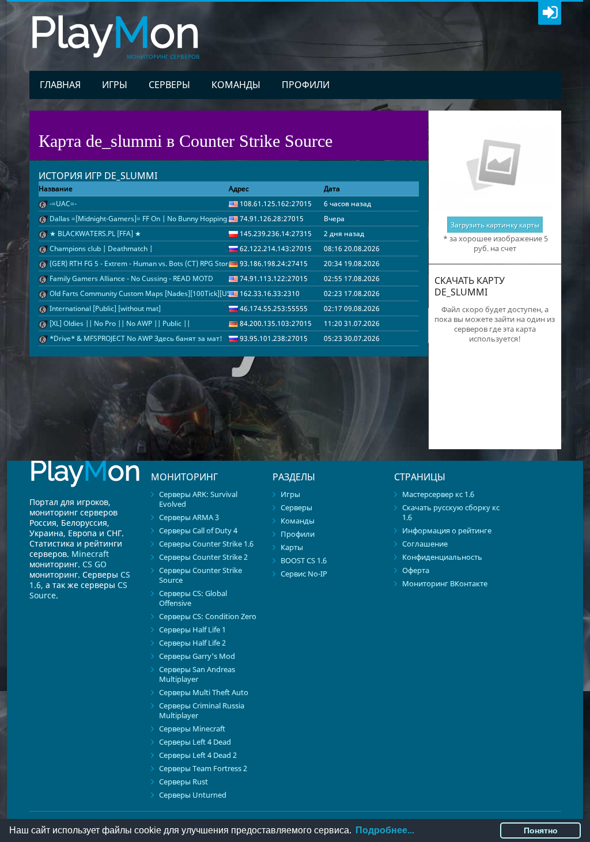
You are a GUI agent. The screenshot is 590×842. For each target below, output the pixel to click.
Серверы (169, 84)
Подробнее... (384, 830)
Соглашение (425, 543)
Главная (60, 84)
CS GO (94, 564)
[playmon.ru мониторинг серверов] (85, 492)
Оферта (415, 570)
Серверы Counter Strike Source (200, 575)
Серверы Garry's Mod (197, 656)
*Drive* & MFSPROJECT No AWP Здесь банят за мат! (136, 338)
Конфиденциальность (442, 557)
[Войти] (549, 13)
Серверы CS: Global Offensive (193, 598)
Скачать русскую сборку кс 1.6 (451, 512)
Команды (235, 84)
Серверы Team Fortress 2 (203, 768)
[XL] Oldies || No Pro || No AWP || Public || (120, 323)
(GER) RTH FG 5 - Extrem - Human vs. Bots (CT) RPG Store (141, 263)
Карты (292, 547)
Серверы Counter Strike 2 (203, 557)
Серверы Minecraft (192, 728)
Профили (306, 84)
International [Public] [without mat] (105, 308)
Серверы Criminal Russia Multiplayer (201, 710)
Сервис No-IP (304, 573)
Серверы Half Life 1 (192, 629)
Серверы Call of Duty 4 (198, 530)
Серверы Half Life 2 (192, 643)
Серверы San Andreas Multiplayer (197, 674)
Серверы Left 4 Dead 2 (198, 755)
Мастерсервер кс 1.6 (438, 494)
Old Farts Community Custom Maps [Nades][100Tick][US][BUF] (150, 293)
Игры (114, 84)
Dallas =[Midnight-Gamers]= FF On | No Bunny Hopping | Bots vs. (154, 218)
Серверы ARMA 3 (189, 517)
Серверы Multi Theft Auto (203, 692)
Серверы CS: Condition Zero (207, 616)
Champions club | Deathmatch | (101, 248)
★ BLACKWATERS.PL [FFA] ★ (95, 233)
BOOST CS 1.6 (304, 560)
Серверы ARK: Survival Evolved (198, 499)
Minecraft (90, 553)
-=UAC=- (63, 203)
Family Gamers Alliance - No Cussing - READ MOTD (131, 278)
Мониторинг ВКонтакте (444, 583)
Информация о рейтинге (446, 530)
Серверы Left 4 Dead (195, 742)
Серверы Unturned (192, 795)
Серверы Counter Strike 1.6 (206, 543)
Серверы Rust (183, 781)
